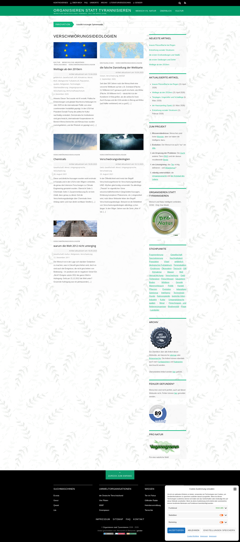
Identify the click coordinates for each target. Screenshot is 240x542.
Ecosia (56, 495)
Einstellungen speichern (219, 530)
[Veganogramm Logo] (164, 454)
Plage (183, 306)
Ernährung (155, 268)
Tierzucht (177, 268)
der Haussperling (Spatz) (162, 105)
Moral (90, 77)
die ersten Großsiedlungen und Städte (164, 55)
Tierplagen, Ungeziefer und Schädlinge (167, 97)
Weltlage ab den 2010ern (68, 69)
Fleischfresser (167, 279)
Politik (170, 286)
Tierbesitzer (154, 279)
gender (138, 3)
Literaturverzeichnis (120, 3)
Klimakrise (82, 77)
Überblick (166, 11)
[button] (235, 489)
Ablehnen (194, 530)
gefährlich (58, 77)
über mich (77, 3)
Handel (180, 286)
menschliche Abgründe (73, 62)
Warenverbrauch (156, 286)
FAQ (86, 3)
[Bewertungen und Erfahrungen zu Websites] (109, 534)
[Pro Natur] (164, 237)
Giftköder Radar (151, 500)
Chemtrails (60, 159)
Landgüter (154, 310)
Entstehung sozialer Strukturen (161, 50)
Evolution (166, 289)
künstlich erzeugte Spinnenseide (89, 24)
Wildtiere (165, 282)
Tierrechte (149, 510)
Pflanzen (153, 289)
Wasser (170, 272)
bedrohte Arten (178, 296)
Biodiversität (173, 306)
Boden (152, 282)
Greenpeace (104, 510)
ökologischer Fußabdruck (68, 81)
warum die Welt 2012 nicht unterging (75, 246)
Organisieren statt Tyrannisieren (115, 527)
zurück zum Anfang (120, 476)
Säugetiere (180, 279)
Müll (55, 81)
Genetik (179, 282)
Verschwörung (60, 91)
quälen (56, 84)
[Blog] (131, 534)
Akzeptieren (176, 530)
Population (84, 81)
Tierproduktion (180, 265)
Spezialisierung (156, 258)
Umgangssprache (76, 87)
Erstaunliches (107, 63)
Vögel (166, 261)
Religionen (64, 84)
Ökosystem (167, 268)
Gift (75, 77)
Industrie (153, 299)
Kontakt (138, 519)
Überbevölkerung (61, 87)
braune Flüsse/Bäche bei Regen (162, 45)
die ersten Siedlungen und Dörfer (162, 60)
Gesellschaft (68, 77)
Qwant (56, 505)
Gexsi (56, 500)
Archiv (104, 3)
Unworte (94, 3)
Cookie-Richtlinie (193, 536)
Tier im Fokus (150, 495)
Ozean (102, 76)
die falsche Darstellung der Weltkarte (121, 67)
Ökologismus (60, 65)
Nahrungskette (163, 296)
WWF (101, 505)
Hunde (152, 296)
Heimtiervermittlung (153, 505)
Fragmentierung (156, 255)
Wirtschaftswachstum (75, 91)
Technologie (75, 84)
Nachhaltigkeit (176, 258)
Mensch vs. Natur (146, 11)
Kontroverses (61, 3)
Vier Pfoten (103, 500)
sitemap (118, 519)
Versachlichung (156, 275)
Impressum (204, 536)
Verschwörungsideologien (82, 65)
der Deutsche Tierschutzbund (111, 495)
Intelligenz (165, 293)
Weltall (122, 76)
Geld (102, 167)
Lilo (55, 510)
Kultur (180, 11)
